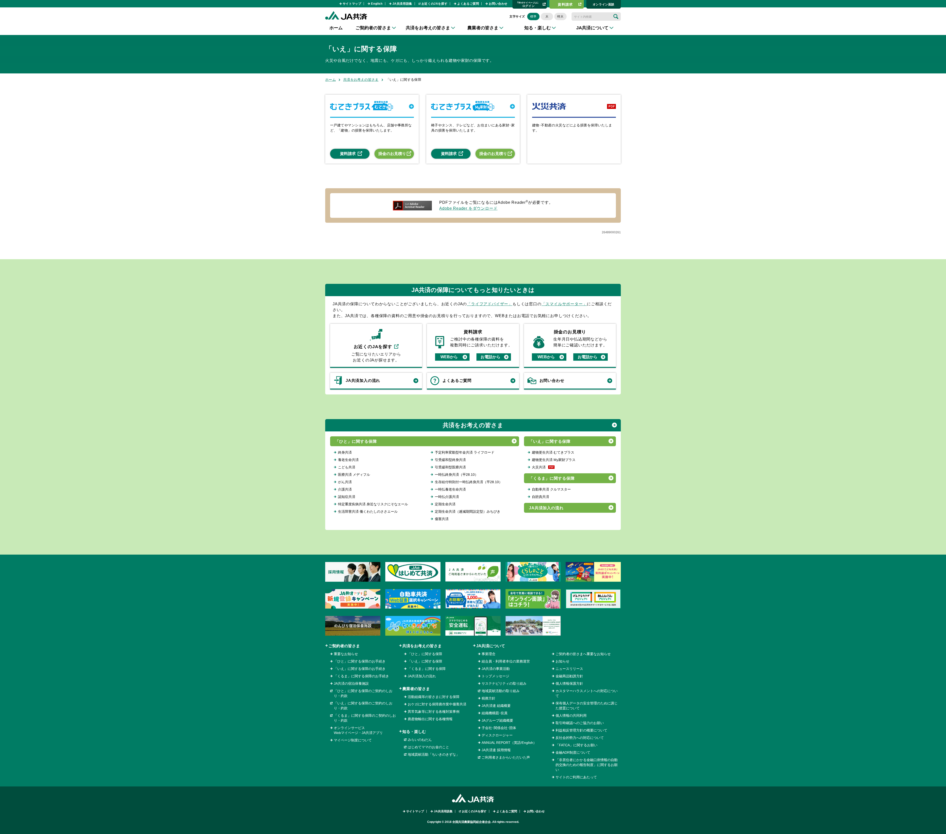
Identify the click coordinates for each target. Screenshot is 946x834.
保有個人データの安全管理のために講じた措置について (587, 705)
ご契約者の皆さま (344, 646)
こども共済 (346, 467)
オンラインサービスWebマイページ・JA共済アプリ (358, 730)
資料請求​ (565, 4)
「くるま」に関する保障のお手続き (361, 676)
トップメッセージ (495, 676)
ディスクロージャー (497, 735)
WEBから (449, 357)
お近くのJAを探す (434, 3)
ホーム (336, 27)
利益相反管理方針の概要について (581, 730)
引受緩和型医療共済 (450, 467)
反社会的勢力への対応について (580, 738)
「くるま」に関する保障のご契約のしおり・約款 (365, 718)
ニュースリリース (569, 669)
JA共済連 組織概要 (496, 706)
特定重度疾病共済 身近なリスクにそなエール (373, 504)
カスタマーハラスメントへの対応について (587, 693)
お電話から (490, 357)
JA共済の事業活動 (496, 669)
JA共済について (490, 646)
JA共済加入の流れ (363, 380)
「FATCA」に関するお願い (576, 745)
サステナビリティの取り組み (504, 683)
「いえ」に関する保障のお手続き (360, 669)
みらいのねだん (420, 740)
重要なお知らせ (346, 654)
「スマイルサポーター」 (564, 304)
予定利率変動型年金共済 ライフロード (464, 452)
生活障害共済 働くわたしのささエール (368, 511)
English (376, 3)
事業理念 (488, 654)
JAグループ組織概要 (497, 720)
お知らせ (562, 661)
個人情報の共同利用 (571, 715)
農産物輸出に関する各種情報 (430, 719)
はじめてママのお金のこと (428, 747)
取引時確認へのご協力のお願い (580, 723)
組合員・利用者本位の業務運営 (506, 661)
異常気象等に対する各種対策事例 (433, 712)
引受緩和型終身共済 (450, 460)
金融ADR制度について (573, 752)
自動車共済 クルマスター (551, 489)
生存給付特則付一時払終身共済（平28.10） (468, 482)
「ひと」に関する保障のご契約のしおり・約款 (363, 693)
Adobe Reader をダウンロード (468, 208)
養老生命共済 (348, 460)
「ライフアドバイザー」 (489, 304)
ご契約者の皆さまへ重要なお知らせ (583, 654)
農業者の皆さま (416, 689)
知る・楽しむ (414, 732)
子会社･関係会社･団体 (499, 728)
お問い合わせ (498, 3)
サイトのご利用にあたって (576, 777)
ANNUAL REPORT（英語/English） (509, 743)
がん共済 (345, 482)
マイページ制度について (353, 740)
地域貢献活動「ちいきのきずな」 (433, 754)
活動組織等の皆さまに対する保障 (433, 697)
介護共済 (345, 489)
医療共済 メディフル (354, 475)
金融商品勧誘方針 (569, 676)
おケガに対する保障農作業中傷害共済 (437, 704)
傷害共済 (442, 519)
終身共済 (345, 452)
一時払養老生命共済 (450, 489)
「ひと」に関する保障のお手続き (360, 661)
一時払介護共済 (447, 497)
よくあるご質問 (468, 3)
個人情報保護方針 (569, 683)
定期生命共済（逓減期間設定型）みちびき (467, 511)
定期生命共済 (445, 504)
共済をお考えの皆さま (361, 80)
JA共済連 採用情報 (496, 750)
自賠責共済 (540, 497)
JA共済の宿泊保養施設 (351, 683)
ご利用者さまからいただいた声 (506, 757)
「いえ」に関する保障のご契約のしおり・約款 (363, 705)
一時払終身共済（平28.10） (456, 475)
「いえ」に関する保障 (550, 441)
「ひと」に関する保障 (356, 441)
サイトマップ (352, 3)
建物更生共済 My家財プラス (553, 460)
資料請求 (348, 154)
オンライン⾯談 (603, 4)
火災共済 (539, 467)
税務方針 (488, 698)
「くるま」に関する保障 (552, 478)
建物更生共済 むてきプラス (553, 452)
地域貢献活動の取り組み (501, 691)
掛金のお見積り (392, 154)
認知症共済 (346, 497)
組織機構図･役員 (494, 713)
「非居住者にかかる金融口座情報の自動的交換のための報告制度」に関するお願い (587, 765)
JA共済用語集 (402, 3)
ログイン (528, 4)
